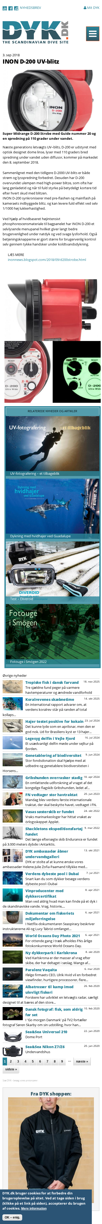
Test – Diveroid (21, 598)
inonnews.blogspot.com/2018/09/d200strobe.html (47, 259)
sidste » (11, 1069)
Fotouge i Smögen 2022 (28, 661)
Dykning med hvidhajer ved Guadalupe (40, 536)
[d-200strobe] (50, 128)
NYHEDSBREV (30, 7)
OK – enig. (12, 1217)
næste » (82, 1061)
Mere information (34, 1208)
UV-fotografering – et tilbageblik (34, 473)
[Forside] (36, 40)
